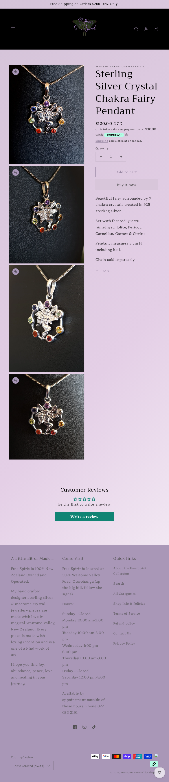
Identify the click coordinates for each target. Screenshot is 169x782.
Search (118, 583)
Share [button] (105, 271)
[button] (13, 29)
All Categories (124, 593)
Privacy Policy (124, 643)
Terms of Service (126, 613)
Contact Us (122, 633)
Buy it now (126, 184)
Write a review (84, 516)
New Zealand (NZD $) (29, 765)
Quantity (102, 148)
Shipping (102, 140)
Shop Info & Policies (129, 603)
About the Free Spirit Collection (130, 571)
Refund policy (124, 623)
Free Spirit (127, 772)
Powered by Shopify (146, 772)
